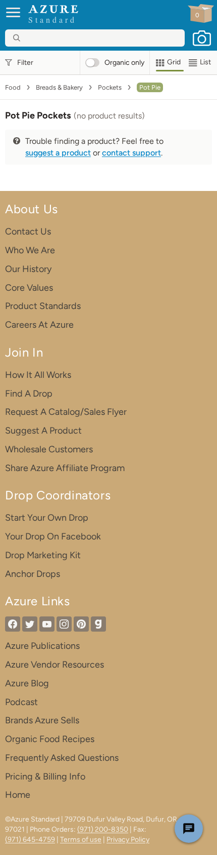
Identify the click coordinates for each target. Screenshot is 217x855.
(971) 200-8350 (102, 829)
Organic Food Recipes (49, 739)
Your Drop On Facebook (53, 536)
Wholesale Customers (49, 449)
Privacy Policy (127, 839)
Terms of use (80, 839)
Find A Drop (28, 393)
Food (13, 87)
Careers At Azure (39, 324)
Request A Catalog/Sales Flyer (66, 411)
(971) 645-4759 (30, 839)
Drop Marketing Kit (43, 555)
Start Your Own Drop (46, 517)
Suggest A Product (43, 430)
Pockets (110, 87)
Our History (28, 269)
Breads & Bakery (59, 87)
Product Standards (43, 306)
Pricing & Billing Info (45, 776)
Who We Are (30, 250)
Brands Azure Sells (42, 720)
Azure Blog (27, 683)
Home (17, 794)
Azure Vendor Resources (54, 664)
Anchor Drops (32, 573)
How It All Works (38, 374)
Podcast (21, 702)
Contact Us (28, 231)
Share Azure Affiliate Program (65, 468)
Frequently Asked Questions (62, 757)
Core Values (29, 287)
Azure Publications (42, 645)
